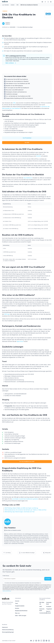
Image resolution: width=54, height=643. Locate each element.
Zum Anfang (8, 552)
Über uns (17, 613)
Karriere (17, 608)
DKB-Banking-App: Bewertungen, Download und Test (19, 511)
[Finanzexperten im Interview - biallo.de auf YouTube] (31, 640)
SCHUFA (38, 156)
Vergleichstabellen (19, 605)
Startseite (6, 4)
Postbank (48, 606)
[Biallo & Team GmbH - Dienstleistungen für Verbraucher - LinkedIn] (44, 640)
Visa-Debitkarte (27, 178)
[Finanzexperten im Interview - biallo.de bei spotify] (36, 640)
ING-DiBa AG (41, 603)
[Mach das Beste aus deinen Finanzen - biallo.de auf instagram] (41, 640)
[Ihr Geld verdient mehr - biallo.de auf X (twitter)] (46, 640)
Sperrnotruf (20, 341)
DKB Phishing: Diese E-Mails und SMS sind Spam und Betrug (21, 508)
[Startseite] (5, 2)
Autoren (17, 601)
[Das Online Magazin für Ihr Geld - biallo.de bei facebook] (39, 640)
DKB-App (6, 314)
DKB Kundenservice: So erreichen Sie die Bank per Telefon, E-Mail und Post (25, 510)
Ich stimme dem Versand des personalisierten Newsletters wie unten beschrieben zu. (23, 582)
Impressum (5, 627)
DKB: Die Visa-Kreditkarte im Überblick (29, 4)
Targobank (49, 609)
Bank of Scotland (48, 612)
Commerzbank (42, 613)
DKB (17, 4)
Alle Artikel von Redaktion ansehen (13, 530)
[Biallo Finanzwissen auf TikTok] (33, 640)
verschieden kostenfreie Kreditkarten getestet (25, 499)
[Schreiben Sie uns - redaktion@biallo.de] (49, 640)
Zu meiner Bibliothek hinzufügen (25, 27)
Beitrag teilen (48, 552)
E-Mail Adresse (6, 575)
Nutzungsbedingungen (8, 632)
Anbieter (12, 4)
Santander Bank (48, 603)
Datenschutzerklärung (7, 590)
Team (16, 603)
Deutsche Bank (41, 609)
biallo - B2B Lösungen (20, 615)
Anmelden (47, 578)
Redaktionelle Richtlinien (21, 610)
